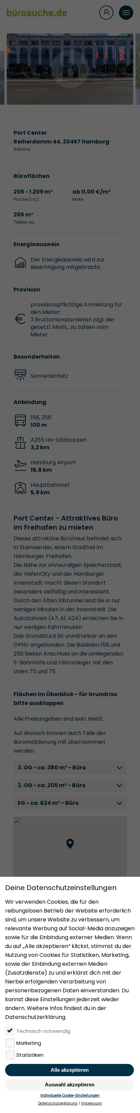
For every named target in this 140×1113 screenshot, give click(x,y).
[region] (70, 851)
